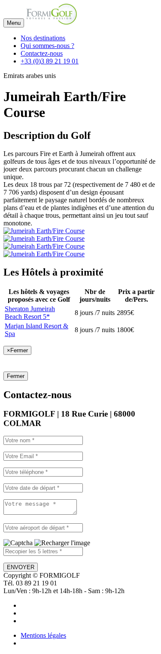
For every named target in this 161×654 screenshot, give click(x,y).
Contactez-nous (42, 53)
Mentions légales (43, 635)
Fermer (15, 376)
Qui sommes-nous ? (47, 45)
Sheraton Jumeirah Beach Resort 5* (30, 312)
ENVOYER (20, 567)
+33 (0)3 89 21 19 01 (50, 61)
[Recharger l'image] (62, 543)
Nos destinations (43, 38)
